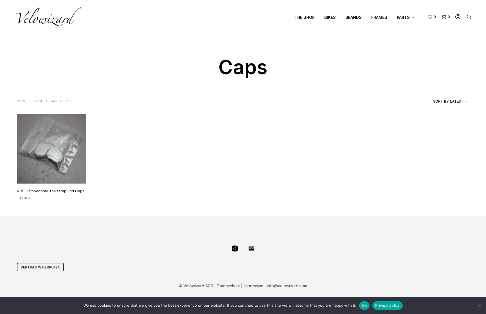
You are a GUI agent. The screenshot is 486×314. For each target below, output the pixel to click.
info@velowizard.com (287, 286)
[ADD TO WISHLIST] (51, 173)
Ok (364, 305)
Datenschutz (228, 286)
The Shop (304, 17)
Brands (353, 17)
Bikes (330, 17)
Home (21, 101)
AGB (209, 286)
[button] (431, 17)
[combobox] (441, 101)
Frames (379, 17)
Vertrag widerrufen (40, 267)
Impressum (253, 286)
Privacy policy (387, 305)
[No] (479, 305)
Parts (403, 17)
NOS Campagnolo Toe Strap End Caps (50, 191)
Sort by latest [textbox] (448, 101)
